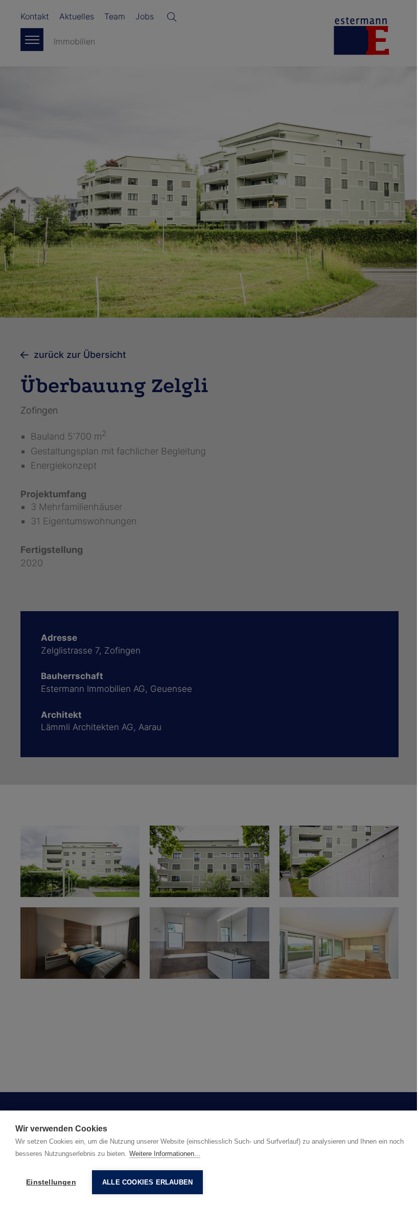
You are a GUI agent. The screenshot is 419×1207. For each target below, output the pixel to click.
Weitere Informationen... (164, 1153)
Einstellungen (51, 1182)
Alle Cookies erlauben (147, 1182)
